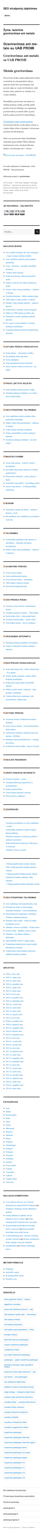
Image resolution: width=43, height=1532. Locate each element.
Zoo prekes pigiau (16, 599)
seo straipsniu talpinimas (14, 1381)
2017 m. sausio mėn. (13, 1071)
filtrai (32, 1329)
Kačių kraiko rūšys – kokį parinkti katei (20, 616)
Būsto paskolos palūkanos (15, 796)
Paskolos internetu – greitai (16, 779)
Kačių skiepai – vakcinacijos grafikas (20, 353)
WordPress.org (11, 1279)
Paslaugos (34, 182)
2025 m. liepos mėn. (13, 980)
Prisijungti (9, 1269)
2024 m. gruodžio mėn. (14, 984)
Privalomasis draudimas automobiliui (19, 1496)
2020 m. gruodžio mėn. (14, 1021)
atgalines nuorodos (12, 1304)
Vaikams (9, 1175)
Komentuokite (8, 193)
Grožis (8, 1125)
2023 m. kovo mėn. (13, 994)
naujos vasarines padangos (16, 1344)
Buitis (8, 1118)
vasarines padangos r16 (14, 1462)
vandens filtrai (10, 1402)
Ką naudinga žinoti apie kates (17, 356)
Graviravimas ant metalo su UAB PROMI (20, 45)
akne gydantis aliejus (13, 1299)
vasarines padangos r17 (14, 1467)
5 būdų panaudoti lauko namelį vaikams (21, 863)
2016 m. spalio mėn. (13, 1081)
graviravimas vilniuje (29, 185)
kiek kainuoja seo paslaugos (16, 1339)
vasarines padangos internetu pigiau (19, 1442)
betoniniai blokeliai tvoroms (15, 1309)
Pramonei (9, 1155)
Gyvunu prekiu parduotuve (21, 346)
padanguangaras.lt (11, 1519)
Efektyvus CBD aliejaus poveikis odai (20, 313)
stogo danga (9, 1392)
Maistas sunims (14, 456)
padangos (8, 1359)
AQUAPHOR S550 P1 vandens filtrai (20, 940)
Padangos (9, 1148)
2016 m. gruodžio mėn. (14, 1075)
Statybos (9, 1162)
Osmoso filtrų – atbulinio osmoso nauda (21, 930)
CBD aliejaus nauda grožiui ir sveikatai (20, 299)
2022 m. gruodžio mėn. (14, 997)
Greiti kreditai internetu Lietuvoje (18, 792)
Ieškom (9, 503)
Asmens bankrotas (11, 1502)
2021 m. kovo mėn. (13, 1017)
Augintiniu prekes (16, 566)
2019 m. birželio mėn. (14, 1031)
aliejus (27, 1299)
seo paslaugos (21, 1376)
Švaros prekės (11, 1165)
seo (34, 1371)
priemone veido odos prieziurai (17, 1371)
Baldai (8, 1111)
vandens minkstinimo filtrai (15, 1422)
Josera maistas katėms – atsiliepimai (19, 579)
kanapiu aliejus (10, 1334)
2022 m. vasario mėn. (14, 1004)
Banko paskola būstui (14, 789)
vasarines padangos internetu (16, 1437)
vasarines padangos (13, 1432)
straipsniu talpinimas (26, 1392)
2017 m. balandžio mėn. (15, 1061)
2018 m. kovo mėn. (13, 1048)
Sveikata (9, 1168)
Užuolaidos (10, 1172)
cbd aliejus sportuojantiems (15, 1329)
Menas (8, 1138)
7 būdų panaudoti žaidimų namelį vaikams (22, 874)
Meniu (7, 15)
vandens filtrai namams (14, 1407)
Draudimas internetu (18, 636)
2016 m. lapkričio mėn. (14, 1078)
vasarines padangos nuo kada (17, 1452)
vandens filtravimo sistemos (16, 1412)
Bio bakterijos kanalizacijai (14, 1490)
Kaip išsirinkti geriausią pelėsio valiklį (20, 389)
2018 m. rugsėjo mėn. (14, 1044)
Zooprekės (12, 809)
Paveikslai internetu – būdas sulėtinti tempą (22, 296)
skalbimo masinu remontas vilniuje (19, 1386)
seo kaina (8, 1376)
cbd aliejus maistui (12, 1319)
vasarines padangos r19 (14, 1477)
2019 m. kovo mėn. (13, 1038)
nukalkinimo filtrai (11, 1349)
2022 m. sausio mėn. (13, 1007)
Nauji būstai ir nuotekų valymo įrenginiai (21, 309)
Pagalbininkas (11, 1245)
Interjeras (9, 1131)
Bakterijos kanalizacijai (20, 663)
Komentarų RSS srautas (15, 1275)
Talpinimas (11, 533)
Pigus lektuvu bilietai (18, 383)
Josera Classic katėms (14, 572)
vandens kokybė (11, 1417)
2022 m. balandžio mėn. (15, 1001)
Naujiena (26, 182)
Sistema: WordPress (28, 1527)
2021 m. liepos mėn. (13, 1011)
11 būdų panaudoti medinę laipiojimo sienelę (22, 884)
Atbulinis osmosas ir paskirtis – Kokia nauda (22, 927)
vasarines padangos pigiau (15, 1457)
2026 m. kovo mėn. (13, 974)
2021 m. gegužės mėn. (14, 1014)
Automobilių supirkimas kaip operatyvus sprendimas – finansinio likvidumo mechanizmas (21, 542)
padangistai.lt (9, 1508)
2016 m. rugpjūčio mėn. (15, 1085)
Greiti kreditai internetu (20, 772)
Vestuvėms (10, 1182)
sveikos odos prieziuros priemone (18, 1397)
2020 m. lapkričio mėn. (14, 1024)
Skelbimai (6, 185)
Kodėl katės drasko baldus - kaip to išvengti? (22, 746)
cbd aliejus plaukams (13, 1324)
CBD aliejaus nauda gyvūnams (17, 583)
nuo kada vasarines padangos (17, 1354)
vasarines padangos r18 (14, 1472)
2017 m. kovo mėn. (13, 1064)
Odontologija (11, 1145)
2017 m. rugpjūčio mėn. (15, 1058)
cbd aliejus (31, 1314)
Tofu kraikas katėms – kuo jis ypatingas (20, 623)
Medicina (9, 1135)
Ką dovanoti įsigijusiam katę (16, 586)
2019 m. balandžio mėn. (15, 1034)
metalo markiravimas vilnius (18, 190)
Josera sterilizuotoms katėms (16, 576)
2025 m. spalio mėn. (13, 977)
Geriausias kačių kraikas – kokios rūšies (21, 619)
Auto (8, 1108)
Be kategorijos (11, 1115)
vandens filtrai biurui (26, 1402)
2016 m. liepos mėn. (13, 1088)
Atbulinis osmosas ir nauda (16, 850)
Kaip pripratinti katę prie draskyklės (19, 363)
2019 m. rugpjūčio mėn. (15, 1027)
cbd (31, 1309)
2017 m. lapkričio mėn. (14, 1051)
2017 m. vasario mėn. (14, 1068)
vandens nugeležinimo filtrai (16, 1427)
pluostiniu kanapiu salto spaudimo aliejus (18, 1365)
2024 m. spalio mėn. (13, 987)
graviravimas (16, 185)
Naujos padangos (15, 759)
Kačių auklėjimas (12, 359)
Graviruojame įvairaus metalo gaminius (18, 121)
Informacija (18, 182)
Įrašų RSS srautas (12, 1272)
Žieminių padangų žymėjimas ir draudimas (22, 642)
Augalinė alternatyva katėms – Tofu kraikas (22, 612)
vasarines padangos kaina (15, 1447)
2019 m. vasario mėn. (14, 1041)
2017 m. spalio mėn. (13, 1054)
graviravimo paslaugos (11, 188)
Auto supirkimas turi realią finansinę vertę (21, 903)
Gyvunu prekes (14, 713)
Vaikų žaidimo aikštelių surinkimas (19, 429)
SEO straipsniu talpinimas (20, 409)
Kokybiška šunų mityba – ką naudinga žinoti (22, 483)
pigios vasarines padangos (26, 1359)
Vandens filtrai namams (14, 272)
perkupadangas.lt (10, 1513)
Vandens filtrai (11, 1178)
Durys (8, 1121)
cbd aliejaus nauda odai (14, 1314)
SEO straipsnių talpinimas (20, 8)
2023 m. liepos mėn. (13, 991)
